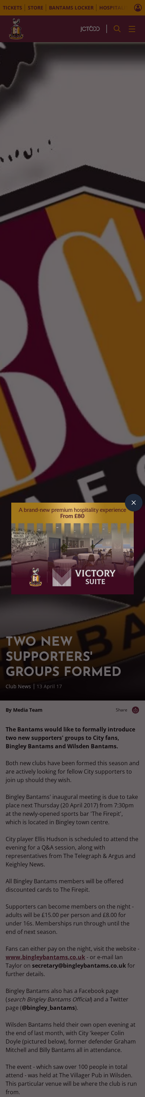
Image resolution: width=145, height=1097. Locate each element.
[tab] (134, 502)
